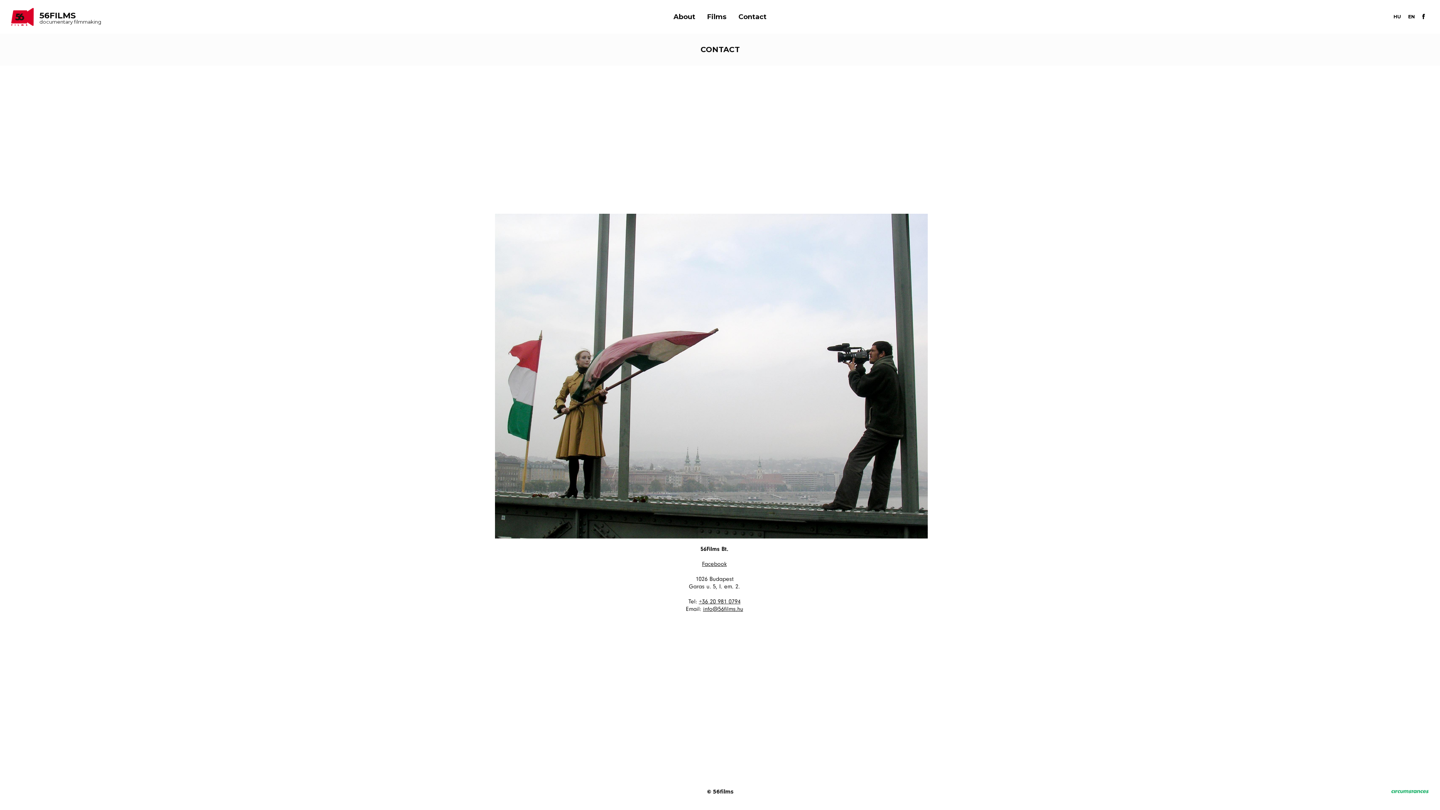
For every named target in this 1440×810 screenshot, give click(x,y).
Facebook (714, 565)
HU (1397, 17)
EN (1411, 17)
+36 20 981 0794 (720, 602)
